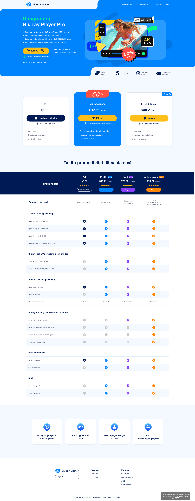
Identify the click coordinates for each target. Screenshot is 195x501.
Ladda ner (94, 474)
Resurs (158, 4)
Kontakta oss (126, 485)
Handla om (125, 474)
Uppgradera (95, 477)
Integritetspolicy (127, 477)
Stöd (167, 4)
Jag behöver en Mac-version (36, 62)
